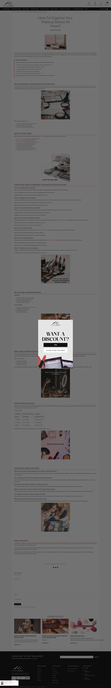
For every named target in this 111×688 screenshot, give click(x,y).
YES (55, 345)
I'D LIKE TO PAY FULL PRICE (55, 350)
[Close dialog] (72, 321)
